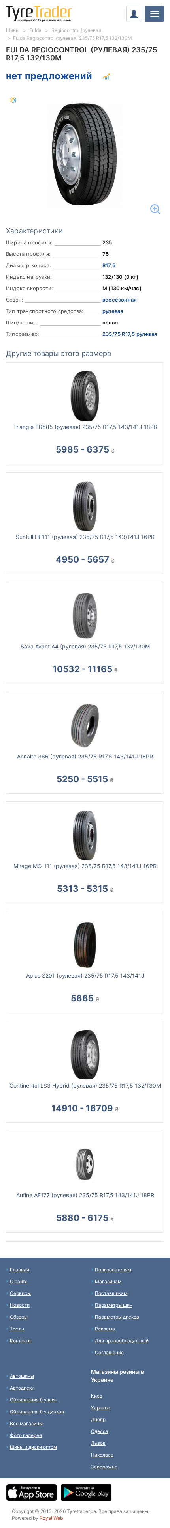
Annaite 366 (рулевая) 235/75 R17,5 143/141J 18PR (85, 756)
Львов (98, 1443)
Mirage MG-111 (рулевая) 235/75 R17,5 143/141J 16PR (85, 866)
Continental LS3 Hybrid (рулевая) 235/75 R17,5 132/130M (85, 1085)
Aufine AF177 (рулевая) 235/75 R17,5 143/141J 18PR (85, 1195)
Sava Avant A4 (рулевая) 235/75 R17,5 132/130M (85, 646)
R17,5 (108, 265)
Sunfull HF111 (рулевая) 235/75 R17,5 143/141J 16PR (85, 536)
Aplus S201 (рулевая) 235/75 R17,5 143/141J (85, 975)
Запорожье (104, 1467)
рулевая (112, 311)
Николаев (102, 1455)
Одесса (99, 1431)
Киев (96, 1396)
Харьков (100, 1408)
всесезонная (119, 299)
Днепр (98, 1419)
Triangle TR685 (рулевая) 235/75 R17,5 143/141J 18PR (85, 426)
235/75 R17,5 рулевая (129, 334)
